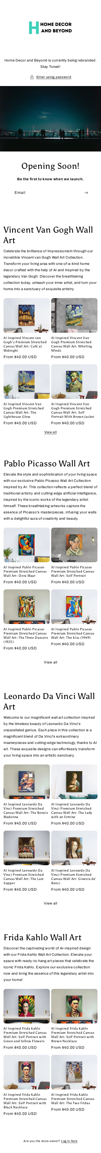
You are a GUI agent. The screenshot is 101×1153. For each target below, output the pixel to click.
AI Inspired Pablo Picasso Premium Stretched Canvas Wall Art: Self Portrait (72, 571)
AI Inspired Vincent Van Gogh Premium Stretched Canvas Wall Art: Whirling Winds (71, 344)
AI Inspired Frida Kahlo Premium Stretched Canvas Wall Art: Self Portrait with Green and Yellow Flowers (25, 1034)
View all (50, 432)
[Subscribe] (86, 192)
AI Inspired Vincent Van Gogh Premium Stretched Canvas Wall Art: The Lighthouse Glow (24, 410)
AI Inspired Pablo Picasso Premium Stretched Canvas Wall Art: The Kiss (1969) (72, 633)
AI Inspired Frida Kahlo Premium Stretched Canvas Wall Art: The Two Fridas (72, 1098)
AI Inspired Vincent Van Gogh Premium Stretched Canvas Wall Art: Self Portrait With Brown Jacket (72, 410)
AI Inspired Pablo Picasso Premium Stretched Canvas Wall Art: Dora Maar (25, 571)
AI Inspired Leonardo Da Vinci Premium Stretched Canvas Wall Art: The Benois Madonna (26, 810)
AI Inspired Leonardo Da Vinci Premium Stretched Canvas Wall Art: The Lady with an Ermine (71, 810)
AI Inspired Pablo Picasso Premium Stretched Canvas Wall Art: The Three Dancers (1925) (26, 635)
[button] (50, 77)
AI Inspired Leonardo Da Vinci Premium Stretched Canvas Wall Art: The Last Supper (24, 876)
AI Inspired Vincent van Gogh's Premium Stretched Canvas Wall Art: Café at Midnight (25, 344)
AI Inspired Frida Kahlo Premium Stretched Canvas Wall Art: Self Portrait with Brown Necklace (72, 1034)
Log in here (69, 1141)
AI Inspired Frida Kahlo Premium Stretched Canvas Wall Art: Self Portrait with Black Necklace (25, 1100)
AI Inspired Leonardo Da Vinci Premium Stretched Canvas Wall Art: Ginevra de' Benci (73, 876)
